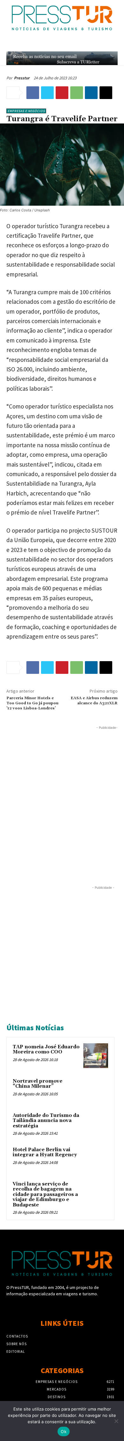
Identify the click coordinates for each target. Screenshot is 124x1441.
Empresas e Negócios (26, 111)
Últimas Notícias (35, 1028)
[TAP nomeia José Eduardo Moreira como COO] (95, 1055)
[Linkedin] (91, 92)
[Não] (116, 1421)
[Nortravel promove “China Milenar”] (95, 1090)
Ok (63, 1431)
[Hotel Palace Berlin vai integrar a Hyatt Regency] (95, 1158)
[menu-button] (114, 43)
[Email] (106, 92)
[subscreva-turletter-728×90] (62, 58)
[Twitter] (47, 92)
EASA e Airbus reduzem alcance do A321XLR (94, 701)
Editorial (15, 1351)
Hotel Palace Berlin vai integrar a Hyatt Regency (45, 1152)
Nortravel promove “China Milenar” (37, 1084)
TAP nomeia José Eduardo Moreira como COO (46, 1049)
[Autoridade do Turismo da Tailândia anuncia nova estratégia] (95, 1124)
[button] (100, 43)
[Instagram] (62, 1306)
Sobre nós (16, 1344)
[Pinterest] (62, 92)
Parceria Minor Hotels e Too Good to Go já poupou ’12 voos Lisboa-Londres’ (32, 703)
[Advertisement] (62, 793)
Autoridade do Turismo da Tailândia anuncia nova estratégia (46, 1120)
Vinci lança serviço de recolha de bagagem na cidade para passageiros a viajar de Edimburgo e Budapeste (45, 1194)
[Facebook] (32, 92)
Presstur (22, 78)
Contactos (17, 1336)
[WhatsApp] (76, 92)
